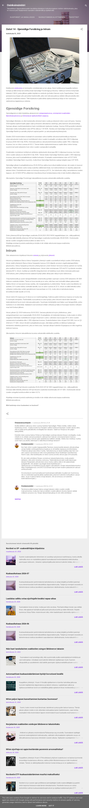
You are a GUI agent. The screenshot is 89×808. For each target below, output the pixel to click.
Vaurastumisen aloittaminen (52, 17)
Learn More (41, 806)
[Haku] (86, 6)
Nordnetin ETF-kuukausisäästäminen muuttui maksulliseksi (33, 774)
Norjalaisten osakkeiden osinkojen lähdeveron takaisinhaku (33, 724)
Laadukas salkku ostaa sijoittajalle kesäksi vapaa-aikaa (31, 598)
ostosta (35, 255)
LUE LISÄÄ (78, 567)
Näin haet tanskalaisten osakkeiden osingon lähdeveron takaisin (35, 649)
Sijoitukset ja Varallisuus (22, 17)
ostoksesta (18, 88)
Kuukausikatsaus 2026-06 (17, 624)
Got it (51, 806)
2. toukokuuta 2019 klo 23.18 (41, 423)
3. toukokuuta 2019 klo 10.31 (43, 486)
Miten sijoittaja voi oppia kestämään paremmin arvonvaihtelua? (34, 749)
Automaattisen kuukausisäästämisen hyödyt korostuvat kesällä (34, 674)
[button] (81, 29)
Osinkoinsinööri (16, 5)
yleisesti (51, 255)
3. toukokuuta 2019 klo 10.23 (43, 444)
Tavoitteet (74, 17)
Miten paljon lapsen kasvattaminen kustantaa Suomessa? (32, 699)
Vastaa (18, 499)
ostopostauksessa (45, 113)
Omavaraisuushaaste (23, 423)
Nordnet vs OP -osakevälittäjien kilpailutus (25, 548)
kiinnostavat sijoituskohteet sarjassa (35, 116)
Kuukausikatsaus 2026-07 (17, 573)
